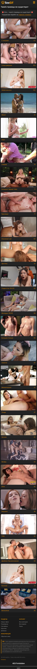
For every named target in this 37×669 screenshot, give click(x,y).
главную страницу (25, 15)
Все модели (22, 624)
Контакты (3, 659)
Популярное (4, 624)
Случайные (4, 626)
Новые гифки (5, 622)
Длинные (3, 630)
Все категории (23, 622)
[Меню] (34, 2)
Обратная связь (5, 636)
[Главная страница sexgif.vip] (7, 2)
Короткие (3, 628)
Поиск (21, 626)
